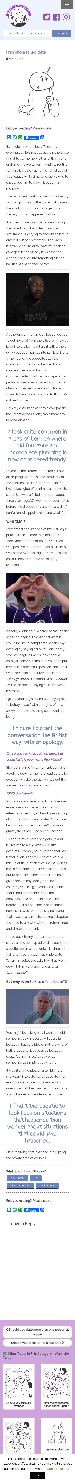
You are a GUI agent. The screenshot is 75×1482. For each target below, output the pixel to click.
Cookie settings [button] (58, 1469)
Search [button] (62, 33)
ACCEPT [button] (37, 1475)
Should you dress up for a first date (36, 1343)
